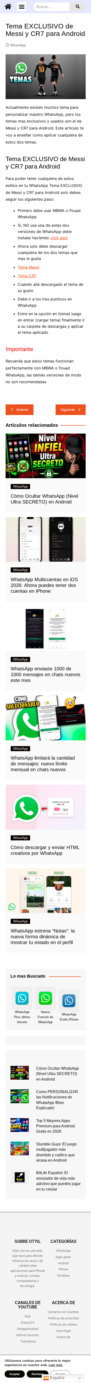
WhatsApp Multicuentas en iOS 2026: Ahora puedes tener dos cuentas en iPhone (44, 585)
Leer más (56, 1365)
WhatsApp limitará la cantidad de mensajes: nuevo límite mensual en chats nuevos (43, 763)
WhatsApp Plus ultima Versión (22, 1017)
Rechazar (38, 1374)
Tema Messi (28, 267)
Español (56, 1378)
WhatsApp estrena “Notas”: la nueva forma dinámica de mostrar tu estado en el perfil (43, 936)
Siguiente (67, 410)
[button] (21, 6)
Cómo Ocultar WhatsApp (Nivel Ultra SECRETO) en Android (57, 1073)
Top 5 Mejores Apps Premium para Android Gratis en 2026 (55, 1126)
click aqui (59, 237)
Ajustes (60, 1374)
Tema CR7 (27, 275)
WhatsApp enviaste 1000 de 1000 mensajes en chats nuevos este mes (45, 674)
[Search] (77, 6)
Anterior (22, 410)
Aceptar (14, 1374)
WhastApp (18, 45)
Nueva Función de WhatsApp (45, 1017)
